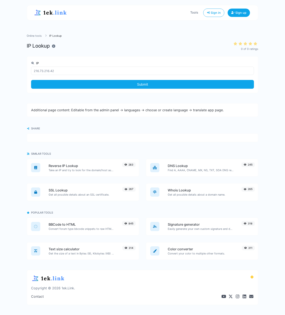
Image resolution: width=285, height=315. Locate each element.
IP (37, 63)
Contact (37, 296)
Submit (142, 84)
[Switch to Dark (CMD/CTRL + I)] (252, 277)
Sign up (240, 12)
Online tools (34, 35)
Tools (194, 12)
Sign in (215, 12)
